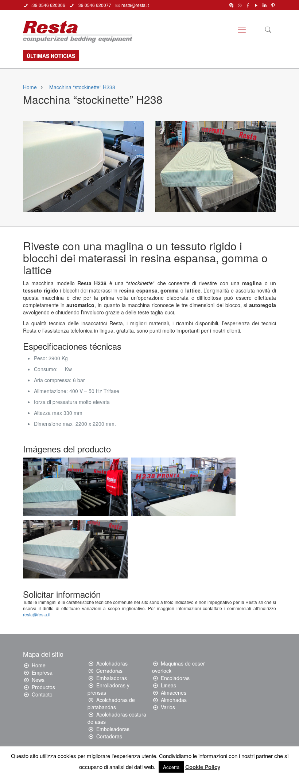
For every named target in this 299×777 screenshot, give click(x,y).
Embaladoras (111, 678)
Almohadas (174, 699)
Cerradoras (109, 670)
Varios (168, 707)
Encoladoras (175, 678)
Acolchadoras (112, 663)
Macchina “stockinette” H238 (82, 87)
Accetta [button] (171, 767)
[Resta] (77, 29)
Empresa (42, 672)
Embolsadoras (112, 729)
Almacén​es (173, 692)
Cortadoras (109, 736)
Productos (43, 687)
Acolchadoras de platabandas (111, 703)
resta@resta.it (135, 5)
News (38, 679)
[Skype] (231, 4)
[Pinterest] (273, 4)
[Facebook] (248, 4)
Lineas (168, 685)
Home (30, 87)
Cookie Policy (202, 767)
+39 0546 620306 (47, 5)
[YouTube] (256, 4)
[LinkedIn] (264, 4)
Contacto (42, 694)
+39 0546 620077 (93, 5)
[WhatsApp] (240, 4)
